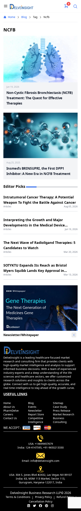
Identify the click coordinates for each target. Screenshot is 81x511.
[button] (74, 335)
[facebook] (40, 505)
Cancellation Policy (40, 501)
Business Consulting (60, 420)
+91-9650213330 (53, 447)
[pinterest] (47, 505)
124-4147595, (34, 447)
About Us (9, 407)
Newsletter (35, 410)
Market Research (64, 414)
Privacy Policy (43, 497)
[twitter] (34, 505)
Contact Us (10, 418)
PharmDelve (11, 410)
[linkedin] (28, 505)
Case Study (60, 407)
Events (32, 407)
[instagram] (52, 505)
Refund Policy (65, 497)
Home (11, 17)
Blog (24, 17)
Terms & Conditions (18, 497)
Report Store (36, 414)
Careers (8, 414)
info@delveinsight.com (44, 461)
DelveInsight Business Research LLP (35, 493)
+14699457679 (44, 443)
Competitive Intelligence (36, 420)
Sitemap (58, 403)
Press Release (62, 410)
